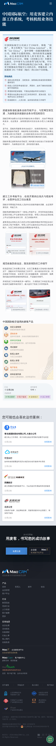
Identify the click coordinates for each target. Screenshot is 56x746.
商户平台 (6, 593)
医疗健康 (6, 613)
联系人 (18, 587)
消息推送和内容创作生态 (11, 670)
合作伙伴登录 (22, 673)
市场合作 (20, 685)
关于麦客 (5, 685)
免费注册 (16, 551)
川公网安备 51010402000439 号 (36, 726)
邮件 (30, 587)
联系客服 (14, 660)
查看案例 (48, 442)
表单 (4, 587)
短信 (43, 587)
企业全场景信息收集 (9, 653)
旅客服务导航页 (37, 185)
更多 (4, 616)
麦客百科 (5, 660)
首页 (4, 673)
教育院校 (6, 603)
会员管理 (6, 590)
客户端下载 (11, 673)
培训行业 (6, 606)
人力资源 (6, 609)
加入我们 (35, 685)
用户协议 (50, 685)
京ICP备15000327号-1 (10, 726)
